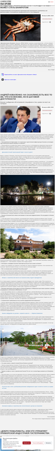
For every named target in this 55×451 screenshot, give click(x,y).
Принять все (27, 442)
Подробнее (10, 447)
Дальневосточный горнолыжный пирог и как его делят (17, 152)
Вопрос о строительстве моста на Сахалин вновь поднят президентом (22, 277)
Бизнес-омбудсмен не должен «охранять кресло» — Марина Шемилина (22, 313)
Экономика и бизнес (47, 18)
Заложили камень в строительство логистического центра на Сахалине (22, 406)
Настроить (48, 442)
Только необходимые (38, 442)
